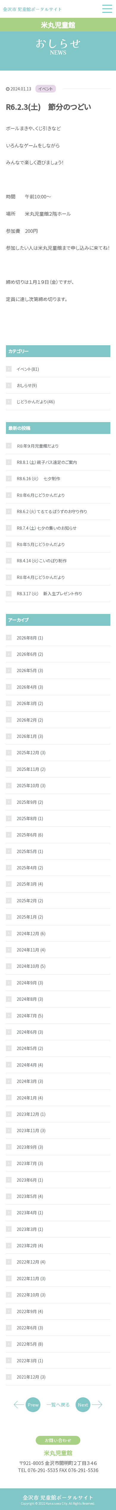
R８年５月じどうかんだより (41, 544)
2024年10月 (31, 966)
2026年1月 (30, 736)
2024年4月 (30, 1065)
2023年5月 (30, 1196)
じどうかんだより (32, 402)
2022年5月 (30, 1344)
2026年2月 (30, 720)
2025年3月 (30, 884)
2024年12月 (31, 933)
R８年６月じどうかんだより (41, 495)
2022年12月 (31, 1262)
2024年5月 (30, 1048)
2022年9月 (30, 1311)
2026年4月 (30, 687)
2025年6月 (30, 835)
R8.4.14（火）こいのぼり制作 (42, 561)
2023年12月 (31, 1114)
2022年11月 (31, 1278)
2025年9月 (30, 802)
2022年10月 (31, 1295)
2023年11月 (31, 1130)
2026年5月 (30, 670)
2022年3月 (30, 1360)
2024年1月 (30, 1098)
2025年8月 (30, 818)
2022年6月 (30, 1328)
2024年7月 (30, 1016)
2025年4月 (30, 868)
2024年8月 (30, 999)
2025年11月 (31, 769)
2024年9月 (30, 983)
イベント (45, 89)
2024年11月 (31, 950)
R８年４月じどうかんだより (41, 577)
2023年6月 (30, 1180)
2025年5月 (30, 851)
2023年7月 (30, 1163)
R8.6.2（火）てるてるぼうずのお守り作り (52, 511)
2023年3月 (30, 1229)
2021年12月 (31, 1377)
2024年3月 (30, 1081)
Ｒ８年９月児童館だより (38, 446)
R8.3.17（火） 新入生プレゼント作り (49, 593)
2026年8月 (30, 638)
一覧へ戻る (58, 1404)
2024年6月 (30, 1032)
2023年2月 (30, 1245)
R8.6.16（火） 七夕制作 (38, 478)
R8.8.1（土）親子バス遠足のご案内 (47, 462)
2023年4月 (30, 1212)
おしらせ (24, 385)
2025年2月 (30, 900)
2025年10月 (31, 785)
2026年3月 (30, 703)
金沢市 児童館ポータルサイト (58, 1497)
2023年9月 (30, 1147)
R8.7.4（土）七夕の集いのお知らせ (46, 528)
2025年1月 (30, 917)
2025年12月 (31, 752)
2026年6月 (30, 654)
